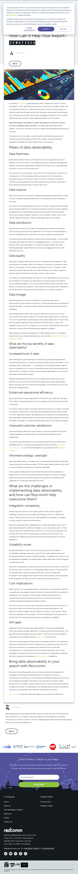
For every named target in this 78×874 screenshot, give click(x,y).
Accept (46, 29)
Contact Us (8, 822)
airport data (41, 637)
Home (6, 802)
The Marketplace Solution (13, 810)
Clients (6, 818)
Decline (63, 29)
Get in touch (13, 694)
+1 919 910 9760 (48, 848)
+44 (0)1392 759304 (31, 848)
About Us (7, 806)
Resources (8, 814)
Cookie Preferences (29, 29)
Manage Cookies (47, 806)
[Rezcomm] (13, 830)
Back (15, 63)
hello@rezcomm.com (12, 848)
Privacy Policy (13, 15)
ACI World (22, 103)
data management (42, 656)
